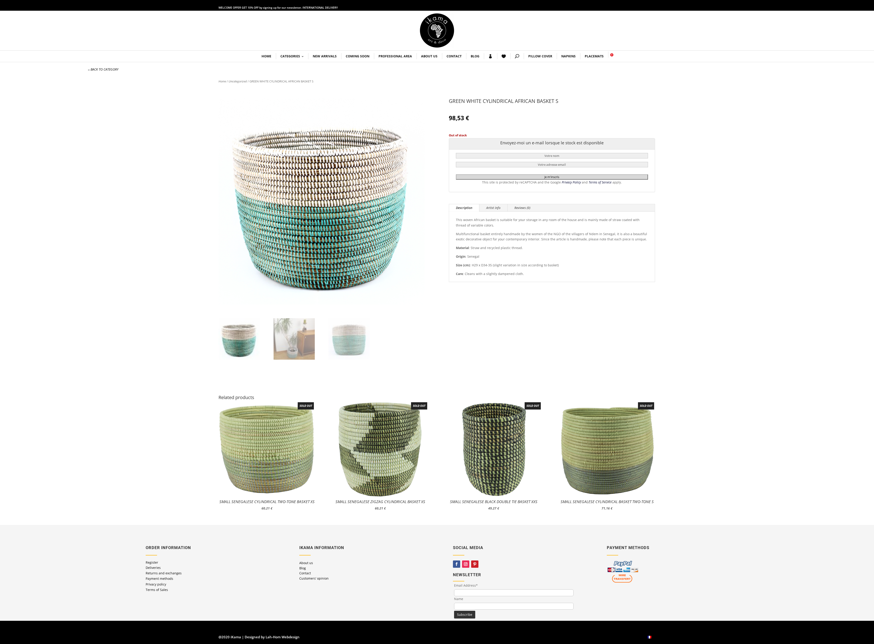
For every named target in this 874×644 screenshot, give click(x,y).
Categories (290, 56)
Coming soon (357, 56)
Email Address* (466, 585)
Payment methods (159, 578)
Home (266, 56)
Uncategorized (238, 81)
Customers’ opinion (314, 578)
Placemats (594, 56)
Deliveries (153, 567)
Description (464, 208)
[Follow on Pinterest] (474, 564)
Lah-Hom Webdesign (283, 637)
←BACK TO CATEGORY (102, 69)
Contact (454, 56)
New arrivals (325, 56)
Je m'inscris (551, 177)
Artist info (493, 208)
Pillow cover (540, 56)
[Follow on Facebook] (456, 564)
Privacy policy (156, 584)
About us (429, 56)
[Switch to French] (649, 637)
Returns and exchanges (164, 573)
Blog (475, 56)
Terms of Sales (157, 590)
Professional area (395, 56)
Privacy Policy (572, 182)
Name (458, 599)
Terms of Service (600, 182)
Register (152, 562)
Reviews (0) (522, 208)
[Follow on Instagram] (465, 564)
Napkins (568, 56)
